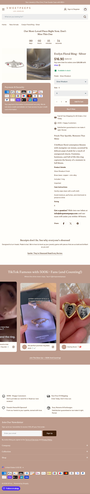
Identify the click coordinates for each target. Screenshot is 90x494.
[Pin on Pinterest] (78, 223)
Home (4, 25)
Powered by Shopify (21, 484)
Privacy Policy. (47, 440)
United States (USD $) (13, 467)
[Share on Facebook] (63, 223)
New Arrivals (14, 25)
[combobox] (45, 17)
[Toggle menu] (3, 9)
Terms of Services (32, 440)
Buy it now (71, 109)
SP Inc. (10, 484)
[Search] (84, 16)
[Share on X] (70, 223)
